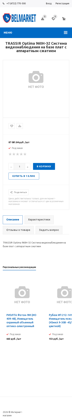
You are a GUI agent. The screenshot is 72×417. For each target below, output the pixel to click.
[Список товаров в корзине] (65, 20)
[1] (10, 154)
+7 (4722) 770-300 (16, 3)
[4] (21, 154)
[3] (18, 154)
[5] (25, 154)
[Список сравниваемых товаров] (43, 20)
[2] (14, 154)
